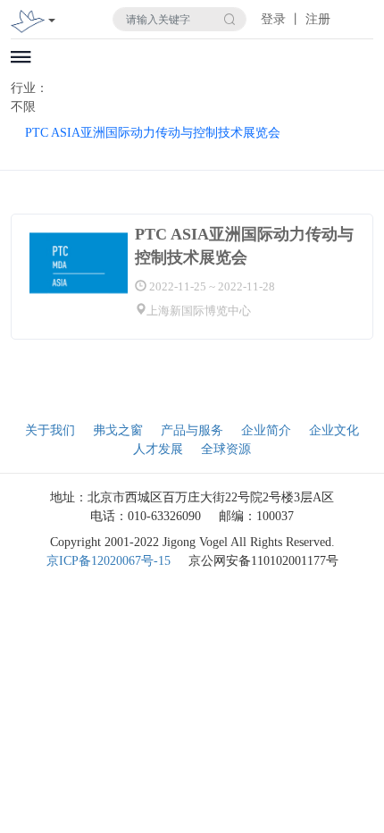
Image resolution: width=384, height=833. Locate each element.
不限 (23, 107)
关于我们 (50, 430)
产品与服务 (192, 430)
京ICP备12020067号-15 (108, 561)
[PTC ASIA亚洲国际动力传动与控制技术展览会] (78, 263)
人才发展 (158, 449)
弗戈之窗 (118, 430)
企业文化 (334, 430)
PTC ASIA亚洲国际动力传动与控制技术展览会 (152, 132)
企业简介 (266, 430)
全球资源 (226, 449)
